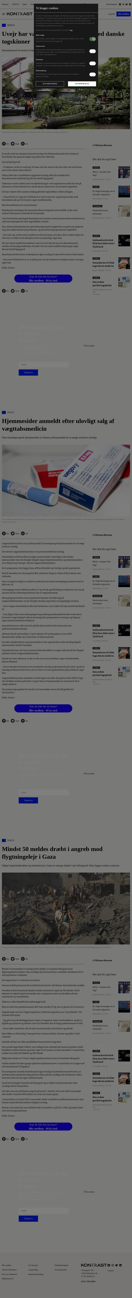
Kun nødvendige (50, 84)
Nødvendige (40, 35)
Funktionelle (40, 46)
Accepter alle (82, 84)
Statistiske (39, 59)
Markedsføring (41, 71)
